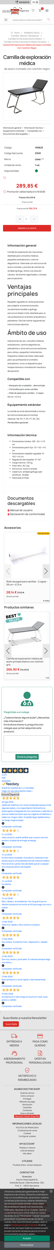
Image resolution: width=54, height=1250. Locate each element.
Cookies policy (18, 1225)
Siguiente (14, 794)
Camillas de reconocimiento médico (25, 38)
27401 (38, 153)
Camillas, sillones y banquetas (25, 35)
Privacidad (32, 1225)
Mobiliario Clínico (31, 32)
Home (15, 32)
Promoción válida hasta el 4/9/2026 (26, 191)
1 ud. (37, 165)
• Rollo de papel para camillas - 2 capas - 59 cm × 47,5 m (26, 395)
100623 (39, 147)
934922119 (24, 2)
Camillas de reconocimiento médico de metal (25, 41)
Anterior (5, 794)
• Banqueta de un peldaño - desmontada (26, 385)
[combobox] (33, 2)
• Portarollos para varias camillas (22, 389)
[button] (37, 2)
